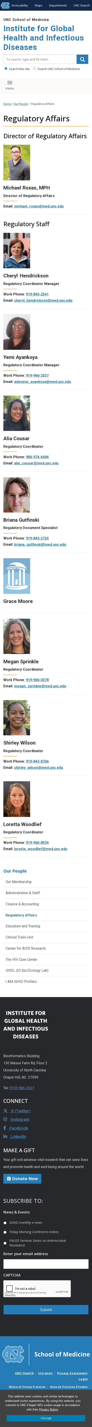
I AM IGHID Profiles (21, 981)
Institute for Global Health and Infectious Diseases (43, 38)
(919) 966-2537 (22, 1088)
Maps (38, 5)
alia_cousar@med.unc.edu (36, 463)
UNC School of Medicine (26, 20)
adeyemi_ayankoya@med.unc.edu (42, 382)
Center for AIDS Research (26, 948)
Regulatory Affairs (21, 915)
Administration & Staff (23, 893)
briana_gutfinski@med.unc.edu (40, 544)
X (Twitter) (20, 1111)
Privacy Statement (72, 1373)
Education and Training (23, 926)
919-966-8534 (37, 843)
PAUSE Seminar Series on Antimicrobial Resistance (37, 1242)
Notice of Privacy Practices (27, 1386)
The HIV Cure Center (21, 959)
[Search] (82, 59)
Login (83, 1379)
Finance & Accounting (22, 904)
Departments (58, 5)
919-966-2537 (37, 375)
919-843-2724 (37, 538)
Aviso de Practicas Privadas (69, 1386)
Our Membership (19, 882)
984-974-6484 (37, 457)
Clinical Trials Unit (19, 937)
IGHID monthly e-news (25, 1222)
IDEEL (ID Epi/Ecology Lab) (27, 970)
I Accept (46, 1418)
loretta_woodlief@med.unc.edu (40, 849)
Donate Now (24, 1178)
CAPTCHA (12, 1275)
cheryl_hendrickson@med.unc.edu (43, 300)
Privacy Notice (48, 1409)
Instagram (19, 1119)
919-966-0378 (37, 680)
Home (7, 104)
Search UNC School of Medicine (58, 69)
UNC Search (82, 5)
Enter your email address (27, 1254)
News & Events (18, 1212)
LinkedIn (17, 1136)
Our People (21, 104)
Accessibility (20, 5)
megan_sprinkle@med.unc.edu (40, 686)
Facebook (18, 1128)
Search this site (19, 69)
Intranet (45, 1373)
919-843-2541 (37, 294)
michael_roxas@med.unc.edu (39, 206)
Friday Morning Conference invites (34, 1232)
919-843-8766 (37, 761)
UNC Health (24, 1373)
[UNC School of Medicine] (46, 1354)
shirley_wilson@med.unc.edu (38, 767)
